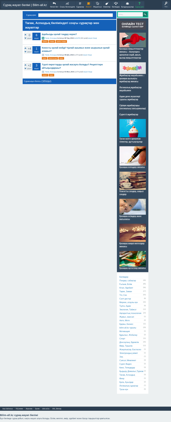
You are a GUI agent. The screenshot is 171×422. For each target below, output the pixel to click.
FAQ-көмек (19, 408)
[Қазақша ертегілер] (132, 265)
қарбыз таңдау (61, 41)
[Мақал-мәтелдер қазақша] (132, 240)
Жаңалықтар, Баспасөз (130, 349)
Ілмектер (106, 7)
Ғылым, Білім (125, 284)
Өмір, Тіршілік (125, 346)
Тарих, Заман (125, 291)
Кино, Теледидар (127, 368)
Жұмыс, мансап (126, 317)
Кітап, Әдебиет (126, 288)
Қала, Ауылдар (126, 382)
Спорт (122, 339)
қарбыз (45, 41)
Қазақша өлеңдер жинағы (132, 167)
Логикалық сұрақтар (128, 386)
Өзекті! (88, 7)
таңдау (52, 41)
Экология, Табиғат (127, 310)
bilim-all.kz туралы (127, 328)
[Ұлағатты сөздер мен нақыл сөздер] (132, 188)
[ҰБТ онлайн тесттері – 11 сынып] (132, 28)
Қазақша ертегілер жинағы (132, 268)
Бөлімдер (116, 7)
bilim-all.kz (46, 408)
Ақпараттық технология (130, 313)
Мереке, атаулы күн (128, 302)
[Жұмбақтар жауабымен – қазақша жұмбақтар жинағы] (132, 72)
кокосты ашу (53, 58)
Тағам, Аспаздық (51, 38)
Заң (121, 357)
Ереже (37, 408)
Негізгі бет (54, 7)
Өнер (121, 378)
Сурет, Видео (125, 364)
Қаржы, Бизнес (126, 324)
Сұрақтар (80, 7)
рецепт (45, 75)
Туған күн (123, 389)
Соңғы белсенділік (67, 7)
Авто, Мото (124, 320)
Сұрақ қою (139, 7)
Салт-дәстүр (125, 299)
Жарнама (29, 408)
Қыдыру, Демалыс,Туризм (131, 371)
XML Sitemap (56, 408)
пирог (51, 75)
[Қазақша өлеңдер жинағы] (132, 164)
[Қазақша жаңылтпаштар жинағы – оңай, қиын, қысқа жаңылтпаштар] (132, 46)
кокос (44, 58)
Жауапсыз (97, 7)
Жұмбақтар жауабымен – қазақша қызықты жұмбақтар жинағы (131, 78)
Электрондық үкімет (128, 353)
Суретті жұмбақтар (128, 114)
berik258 (77, 38)
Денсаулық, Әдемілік (129, 342)
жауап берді (92, 38)
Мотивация (124, 331)
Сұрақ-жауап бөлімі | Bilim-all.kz (25, 5)
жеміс (61, 58)
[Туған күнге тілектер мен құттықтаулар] (132, 136)
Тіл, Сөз (123, 295)
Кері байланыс (8, 408)
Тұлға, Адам (125, 306)
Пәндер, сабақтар (127, 280)
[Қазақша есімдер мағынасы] (132, 213)
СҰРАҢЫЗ (46, 81)
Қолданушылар (127, 7)
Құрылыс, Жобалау (128, 335)
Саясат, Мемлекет (127, 360)
